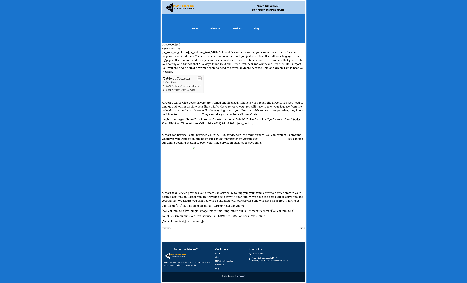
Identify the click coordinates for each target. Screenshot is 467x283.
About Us (215, 28)
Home (195, 28)
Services (237, 28)
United (239, 276)
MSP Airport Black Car (224, 261)
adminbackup (189, 49)
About (217, 257)
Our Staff (170, 82)
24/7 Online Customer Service (183, 86)
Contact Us (219, 265)
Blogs (217, 268)
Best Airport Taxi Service (180, 90)
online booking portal (272, 138)
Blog (256, 28)
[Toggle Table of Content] (198, 78)
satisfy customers (189, 114)
